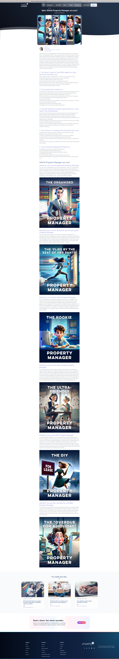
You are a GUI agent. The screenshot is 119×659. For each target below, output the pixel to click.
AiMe (64, 5)
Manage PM (49, 5)
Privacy (27, 652)
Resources (77, 5)
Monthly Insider (63, 654)
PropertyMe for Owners (46, 656)
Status (27, 644)
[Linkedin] (86, 648)
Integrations (62, 650)
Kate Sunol (46, 48)
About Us (43, 644)
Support (27, 646)
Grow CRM (58, 5)
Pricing (70, 5)
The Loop (43, 650)
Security (27, 654)
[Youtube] (91, 648)
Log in (93, 5)
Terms (27, 650)
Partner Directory (63, 652)
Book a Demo (82, 622)
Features (61, 644)
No (87, 1)
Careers (43, 646)
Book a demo (86, 5)
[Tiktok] (94, 648)
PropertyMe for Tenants (46, 654)
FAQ (61, 648)
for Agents (23, 6)
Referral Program (45, 648)
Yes (84, 1)
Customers (43, 652)
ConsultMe (28, 648)
